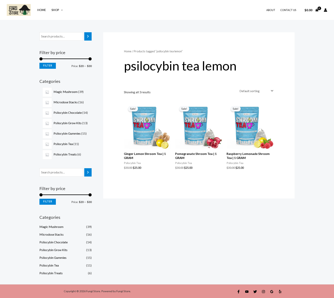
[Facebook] (238, 291)
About (270, 10)
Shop (55, 10)
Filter (47, 65)
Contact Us (288, 10)
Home (41, 10)
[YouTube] (247, 291)
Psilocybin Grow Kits (53, 250)
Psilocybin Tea (49, 265)
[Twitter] (255, 291)
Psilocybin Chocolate (53, 242)
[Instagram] (263, 291)
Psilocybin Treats (51, 273)
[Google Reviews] (272, 291)
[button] (61, 10)
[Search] (88, 36)
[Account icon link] (325, 10)
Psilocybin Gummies (52, 257)
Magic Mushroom (51, 226)
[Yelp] (280, 291)
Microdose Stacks (51, 234)
